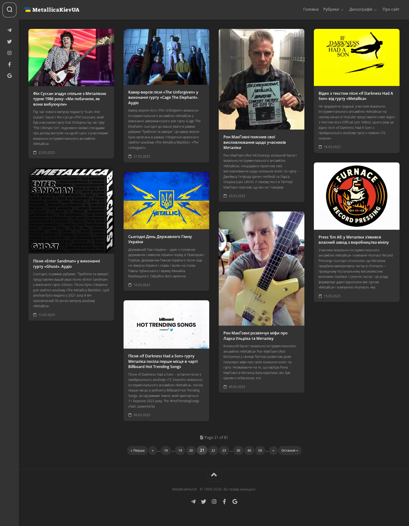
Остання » (289, 450)
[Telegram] (9, 30)
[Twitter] (9, 41)
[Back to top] (214, 475)
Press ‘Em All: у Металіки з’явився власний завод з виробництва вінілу (354, 239)
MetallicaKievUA (55, 9)
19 (180, 450)
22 (213, 450)
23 (224, 450)
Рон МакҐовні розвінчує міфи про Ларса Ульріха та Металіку (255, 335)
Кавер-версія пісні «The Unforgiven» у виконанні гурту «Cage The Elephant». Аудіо (163, 97)
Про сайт (391, 9)
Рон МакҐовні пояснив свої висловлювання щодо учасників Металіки (254, 142)
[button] (342, 9)
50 (260, 450)
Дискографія (360, 9)
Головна (311, 9)
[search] (9, 10)
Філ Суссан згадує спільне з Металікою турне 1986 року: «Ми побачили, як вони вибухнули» (69, 99)
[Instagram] (9, 53)
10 (166, 450)
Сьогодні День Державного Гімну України (160, 239)
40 (249, 450)
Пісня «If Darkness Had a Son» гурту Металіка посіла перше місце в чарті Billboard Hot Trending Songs (163, 361)
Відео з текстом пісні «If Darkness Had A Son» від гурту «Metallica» (356, 96)
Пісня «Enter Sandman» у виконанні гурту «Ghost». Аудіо (66, 263)
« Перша (137, 450)
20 (191, 450)
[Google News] (9, 76)
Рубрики (331, 9)
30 (238, 450)
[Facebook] (9, 64)
